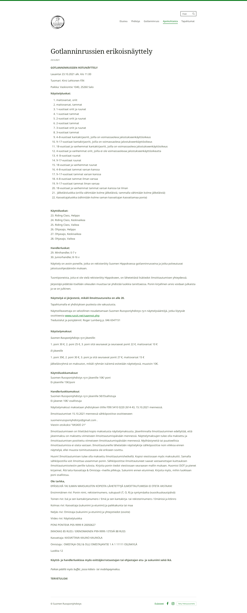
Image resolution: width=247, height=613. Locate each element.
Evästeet (159, 604)
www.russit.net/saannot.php (82, 315)
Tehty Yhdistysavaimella (186, 604)
